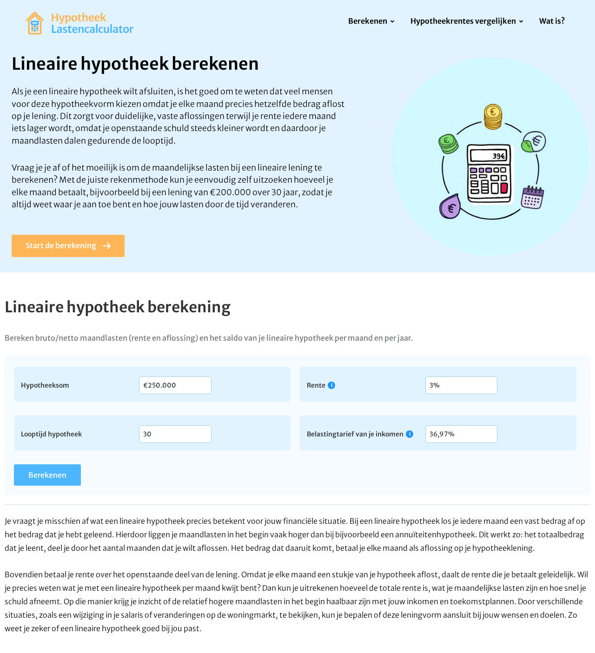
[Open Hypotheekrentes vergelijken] (521, 21)
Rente (316, 385)
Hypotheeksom (45, 385)
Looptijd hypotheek (51, 433)
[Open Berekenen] (393, 21)
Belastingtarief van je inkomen (355, 434)
